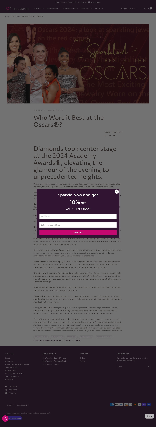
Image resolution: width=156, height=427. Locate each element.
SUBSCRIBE (78, 232)
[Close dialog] (117, 191)
